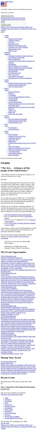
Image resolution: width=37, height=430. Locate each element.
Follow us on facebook (17, 27)
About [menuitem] (6, 131)
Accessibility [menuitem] (12, 95)
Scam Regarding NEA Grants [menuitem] (13, 418)
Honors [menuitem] (7, 116)
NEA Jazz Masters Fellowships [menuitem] (17, 119)
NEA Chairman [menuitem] (13, 134)
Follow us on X (5, 27)
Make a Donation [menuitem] (13, 155)
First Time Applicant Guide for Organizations (18, 214)
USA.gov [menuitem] (7, 415)
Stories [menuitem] (7, 80)
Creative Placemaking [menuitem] (14, 102)
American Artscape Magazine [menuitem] (17, 85)
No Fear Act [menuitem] (8, 404)
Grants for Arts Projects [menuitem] (15, 39)
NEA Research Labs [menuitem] (14, 73)
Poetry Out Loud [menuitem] (13, 74)
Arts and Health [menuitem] (13, 98)
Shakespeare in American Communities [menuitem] (20, 78)
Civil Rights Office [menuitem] (14, 151)
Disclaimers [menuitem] (8, 411)
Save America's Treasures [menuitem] (16, 76)
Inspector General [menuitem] (10, 406)
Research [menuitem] (11, 93)
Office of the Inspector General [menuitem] (17, 150)
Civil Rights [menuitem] (8, 401)
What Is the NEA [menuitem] (13, 139)
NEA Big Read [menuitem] (13, 71)
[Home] (13, 18)
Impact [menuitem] (7, 88)
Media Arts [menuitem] (11, 112)
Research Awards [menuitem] (13, 44)
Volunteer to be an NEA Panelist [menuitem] (18, 47)
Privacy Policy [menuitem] (9, 410)
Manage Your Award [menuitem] (14, 49)
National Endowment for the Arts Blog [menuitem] (20, 83)
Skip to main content (7, 1)
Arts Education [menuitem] (12, 100)
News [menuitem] (6, 124)
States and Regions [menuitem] (14, 92)
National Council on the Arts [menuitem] (17, 136)
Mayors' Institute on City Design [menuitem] (18, 66)
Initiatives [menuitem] (7, 52)
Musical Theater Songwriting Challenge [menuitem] (20, 68)
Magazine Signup (17, 394)
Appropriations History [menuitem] (15, 153)
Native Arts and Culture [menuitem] (15, 114)
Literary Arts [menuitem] (12, 110)
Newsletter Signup (6, 394)
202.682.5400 (5, 423)
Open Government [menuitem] (14, 146)
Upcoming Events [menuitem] (13, 129)
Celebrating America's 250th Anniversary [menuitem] (20, 56)
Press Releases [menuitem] (12, 127)
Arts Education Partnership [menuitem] (16, 57)
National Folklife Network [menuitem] (16, 69)
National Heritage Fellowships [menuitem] (17, 121)
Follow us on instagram (21, 29)
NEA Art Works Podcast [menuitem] (15, 86)
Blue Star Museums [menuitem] (14, 59)
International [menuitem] (12, 64)
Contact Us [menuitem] (8, 399)
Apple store (10, 29)
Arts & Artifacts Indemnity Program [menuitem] (19, 97)
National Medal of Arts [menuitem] (15, 122)
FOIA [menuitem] (6, 403)
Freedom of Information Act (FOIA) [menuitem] (19, 148)
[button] (3, 21)
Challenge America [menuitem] (14, 40)
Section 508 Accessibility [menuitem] (12, 416)
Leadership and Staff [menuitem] (14, 138)
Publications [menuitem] (12, 141)
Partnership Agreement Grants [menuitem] (17, 45)
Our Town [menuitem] (11, 42)
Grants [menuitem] (7, 35)
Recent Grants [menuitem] (12, 51)
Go (2, 383)
